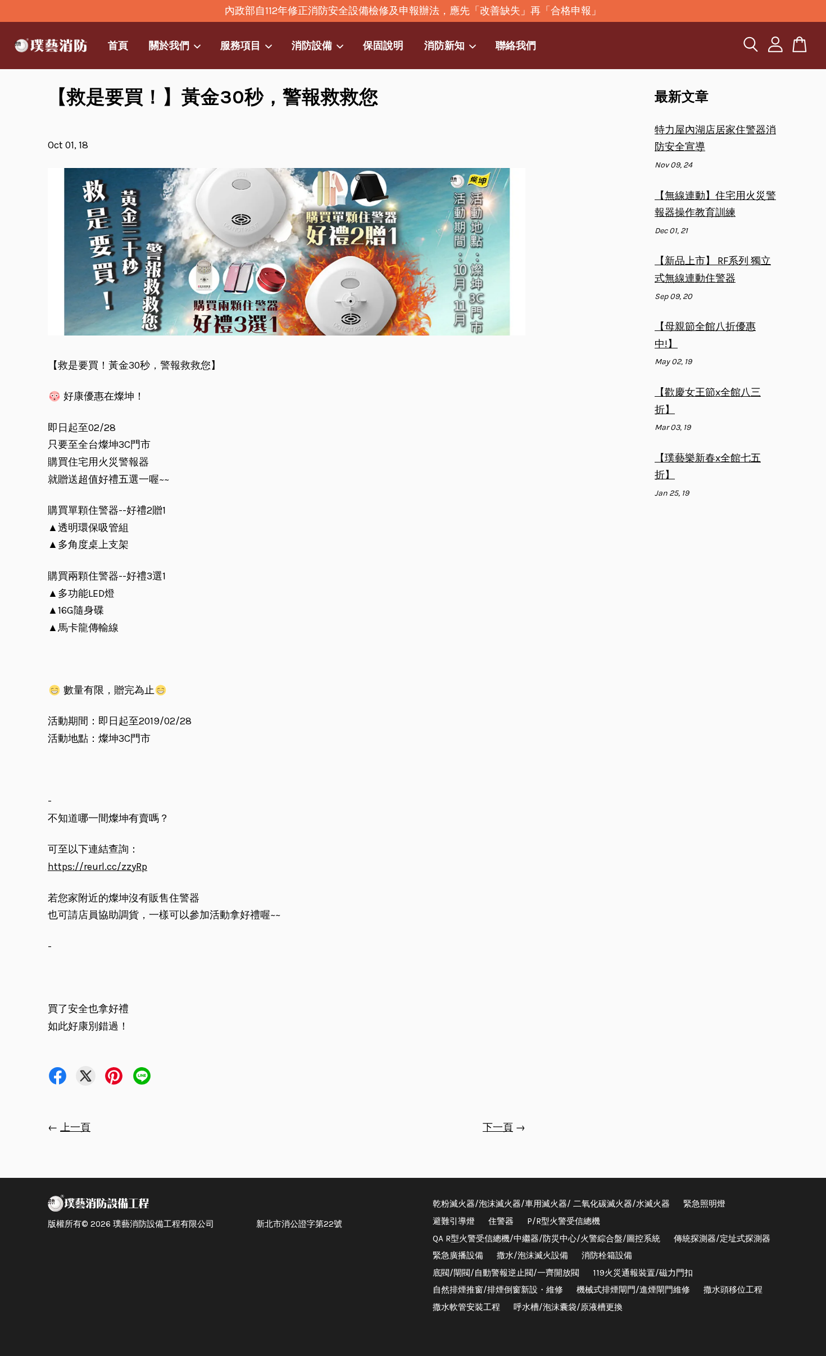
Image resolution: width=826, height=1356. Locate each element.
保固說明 (383, 45)
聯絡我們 (516, 45)
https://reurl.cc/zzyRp (97, 866)
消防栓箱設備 (607, 1255)
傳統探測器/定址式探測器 (722, 1238)
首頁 (118, 45)
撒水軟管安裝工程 (466, 1307)
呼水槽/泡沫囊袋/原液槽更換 (568, 1307)
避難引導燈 (454, 1221)
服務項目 (240, 45)
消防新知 (444, 45)
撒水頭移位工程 (733, 1290)
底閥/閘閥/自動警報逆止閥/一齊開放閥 (506, 1273)
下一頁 (498, 1127)
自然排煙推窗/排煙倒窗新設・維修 (498, 1290)
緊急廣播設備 (458, 1255)
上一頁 (75, 1127)
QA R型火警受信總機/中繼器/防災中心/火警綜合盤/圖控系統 (546, 1238)
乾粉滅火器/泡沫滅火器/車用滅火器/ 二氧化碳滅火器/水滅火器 (551, 1204)
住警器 (501, 1221)
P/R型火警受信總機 (563, 1221)
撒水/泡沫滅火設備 (532, 1255)
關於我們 (169, 45)
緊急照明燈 (704, 1204)
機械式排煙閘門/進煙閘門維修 (633, 1290)
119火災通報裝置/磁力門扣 (643, 1273)
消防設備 (312, 45)
